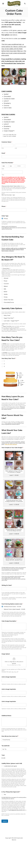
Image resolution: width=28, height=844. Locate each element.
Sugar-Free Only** (9, 318)
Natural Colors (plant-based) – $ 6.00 (14, 609)
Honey (5, 297)
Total (3, 755)
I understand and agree (10, 766)
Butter (5, 291)
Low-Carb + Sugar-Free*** (11, 321)
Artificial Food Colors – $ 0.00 (12, 606)
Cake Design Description (9, 621)
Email (4, 153)
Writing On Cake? (7, 585)
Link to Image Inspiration (9, 677)
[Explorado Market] (14, 3)
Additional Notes (6, 715)
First (3, 148)
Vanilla (5, 294)
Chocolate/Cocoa (9, 302)
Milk (5, 289)
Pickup (6, 218)
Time (3, 174)
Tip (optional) (5, 745)
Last (16, 148)
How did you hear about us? (10, 736)
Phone (4, 206)
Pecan (5, 281)
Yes (5, 794)
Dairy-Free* (7, 315)
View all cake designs (11, 444)
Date (3, 168)
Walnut (6, 286)
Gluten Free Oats (8, 299)
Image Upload (6, 654)
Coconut (6, 283)
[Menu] (3, 3)
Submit (5, 821)
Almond (6, 278)
